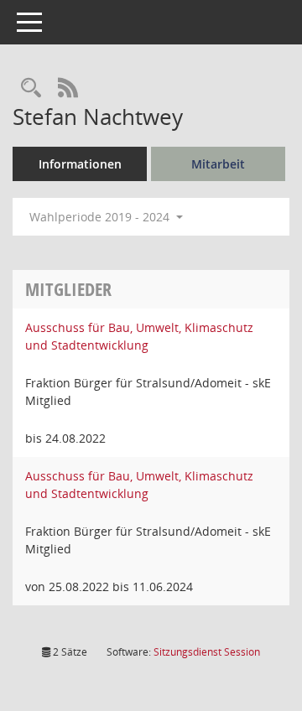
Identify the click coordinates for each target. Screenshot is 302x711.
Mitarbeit (218, 164)
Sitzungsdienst (207, 652)
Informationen (80, 164)
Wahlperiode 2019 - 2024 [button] (101, 217)
